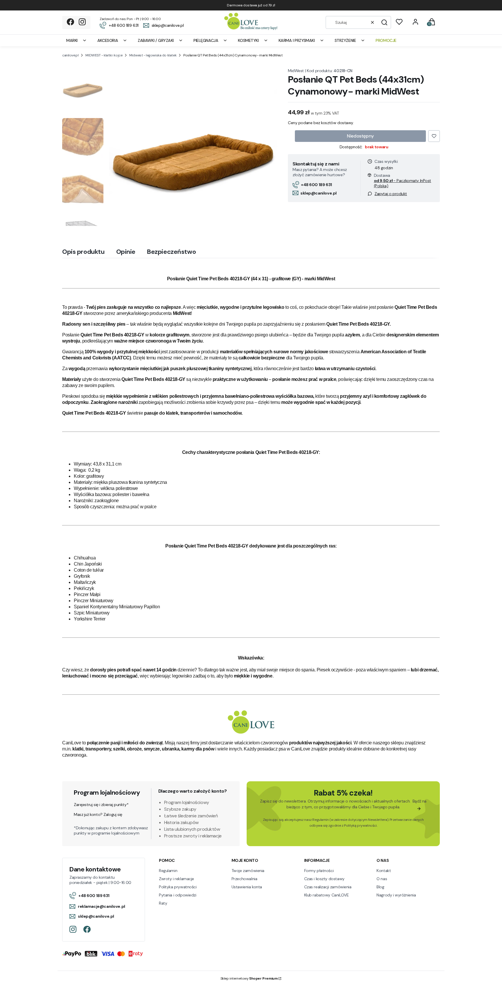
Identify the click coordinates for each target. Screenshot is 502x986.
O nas (381, 878)
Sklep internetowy (249, 978)
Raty (163, 903)
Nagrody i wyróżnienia (396, 895)
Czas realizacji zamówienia (328, 886)
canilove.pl (70, 55)
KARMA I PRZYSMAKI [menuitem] (297, 40)
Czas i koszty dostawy (324, 878)
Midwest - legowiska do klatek (152, 55)
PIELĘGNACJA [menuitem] (205, 40)
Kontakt (383, 870)
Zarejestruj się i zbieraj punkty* (101, 804)
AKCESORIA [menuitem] (107, 40)
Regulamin (320, 819)
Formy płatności (319, 870)
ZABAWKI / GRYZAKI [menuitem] (156, 40)
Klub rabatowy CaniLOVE (326, 895)
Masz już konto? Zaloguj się (98, 814)
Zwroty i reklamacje (176, 878)
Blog (380, 886)
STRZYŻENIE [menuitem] (345, 40)
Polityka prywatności (178, 886)
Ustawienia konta (247, 886)
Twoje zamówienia (248, 870)
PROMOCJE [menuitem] (386, 40)
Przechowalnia (244, 878)
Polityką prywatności (360, 825)
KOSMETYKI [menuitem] (248, 40)
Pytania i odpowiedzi (177, 895)
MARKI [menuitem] (72, 40)
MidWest (296, 70)
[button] (384, 22)
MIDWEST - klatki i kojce (103, 55)
